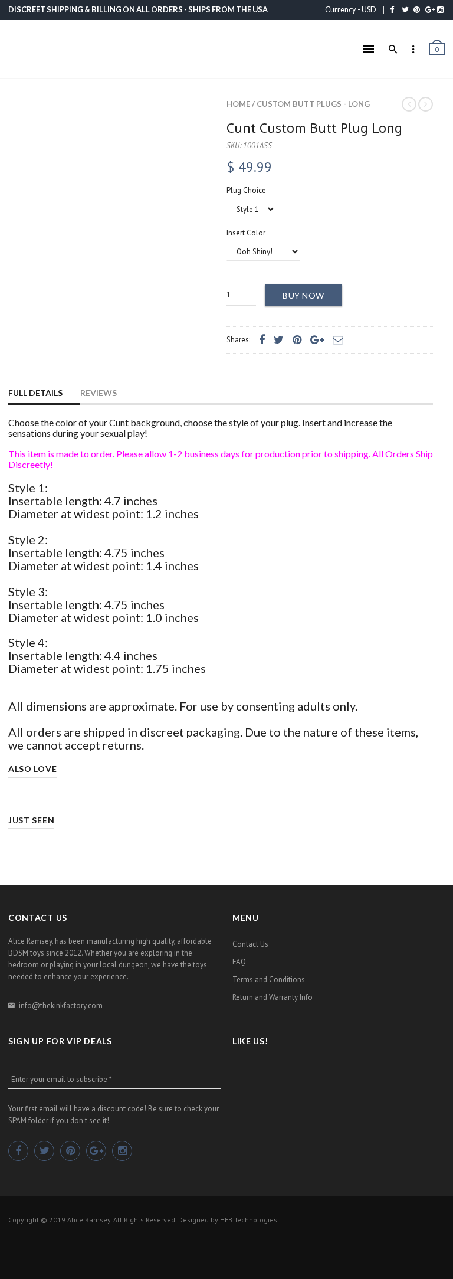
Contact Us (250, 944)
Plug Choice (246, 190)
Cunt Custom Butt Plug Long (314, 128)
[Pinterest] (416, 9)
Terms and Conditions (268, 979)
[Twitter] (405, 9)
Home (238, 104)
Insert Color (245, 233)
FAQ (239, 962)
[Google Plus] (430, 9)
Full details (35, 393)
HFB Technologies (248, 1219)
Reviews (98, 393)
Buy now (303, 295)
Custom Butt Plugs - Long (313, 104)
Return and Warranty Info (272, 997)
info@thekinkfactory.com (61, 1005)
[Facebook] (392, 9)
